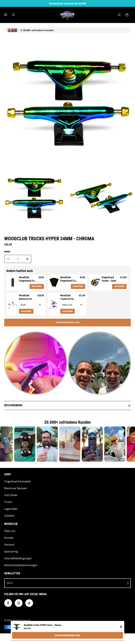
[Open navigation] (8, 15)
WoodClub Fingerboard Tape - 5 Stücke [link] (69, 279)
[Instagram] (18, 603)
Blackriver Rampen (15, 488)
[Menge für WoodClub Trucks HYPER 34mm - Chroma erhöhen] (27, 259)
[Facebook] (8, 603)
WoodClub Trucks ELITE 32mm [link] (66, 297)
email (10, 583)
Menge (7, 251)
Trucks (8, 502)
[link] (13, 282)
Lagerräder (10, 509)
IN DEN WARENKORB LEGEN (67, 635)
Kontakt (9, 538)
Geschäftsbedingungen (18, 558)
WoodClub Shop (20, 620)
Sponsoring (11, 551)
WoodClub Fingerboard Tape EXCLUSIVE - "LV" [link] (28, 279)
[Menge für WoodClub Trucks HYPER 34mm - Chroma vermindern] (8, 259)
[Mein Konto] (119, 15)
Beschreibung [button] (13, 405)
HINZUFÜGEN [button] (37, 286)
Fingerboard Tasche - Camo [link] (109, 279)
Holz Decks (11, 495)
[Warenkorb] (127, 15)
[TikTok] (29, 603)
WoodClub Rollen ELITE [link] (25, 297)
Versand (9, 544)
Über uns (9, 531)
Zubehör (9, 515)
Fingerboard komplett (17, 481)
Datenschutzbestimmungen (20, 565)
